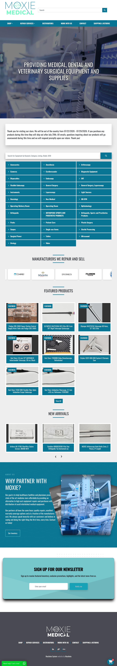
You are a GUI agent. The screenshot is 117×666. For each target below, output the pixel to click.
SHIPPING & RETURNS (102, 23)
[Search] (106, 156)
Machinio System (51, 656)
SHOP (9, 23)
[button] (10, 23)
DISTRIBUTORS (47, 23)
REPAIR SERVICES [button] (26, 23)
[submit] (104, 10)
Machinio (68, 656)
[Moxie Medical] (58, 631)
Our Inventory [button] (12, 533)
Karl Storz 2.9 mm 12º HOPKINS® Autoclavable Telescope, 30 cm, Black (22, 359)
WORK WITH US (66, 23)
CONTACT (83, 23)
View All (58, 401)
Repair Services (32, 642)
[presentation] (55, 456)
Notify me (78, 586)
